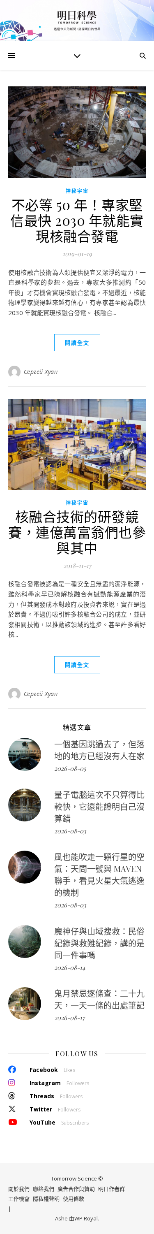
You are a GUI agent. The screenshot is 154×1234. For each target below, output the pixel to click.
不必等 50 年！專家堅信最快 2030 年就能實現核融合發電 (77, 220)
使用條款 (73, 1198)
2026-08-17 (69, 1018)
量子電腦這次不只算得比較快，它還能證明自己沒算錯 (99, 806)
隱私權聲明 (46, 1198)
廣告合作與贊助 (76, 1188)
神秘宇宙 (77, 191)
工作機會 (19, 1198)
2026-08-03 (70, 831)
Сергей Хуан (41, 372)
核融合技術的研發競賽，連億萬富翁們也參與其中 (77, 532)
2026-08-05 (70, 768)
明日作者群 (111, 1188)
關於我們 (19, 1188)
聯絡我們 (43, 1188)
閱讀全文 (77, 342)
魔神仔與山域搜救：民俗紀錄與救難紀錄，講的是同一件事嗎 (99, 943)
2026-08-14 (69, 967)
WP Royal (86, 1218)
